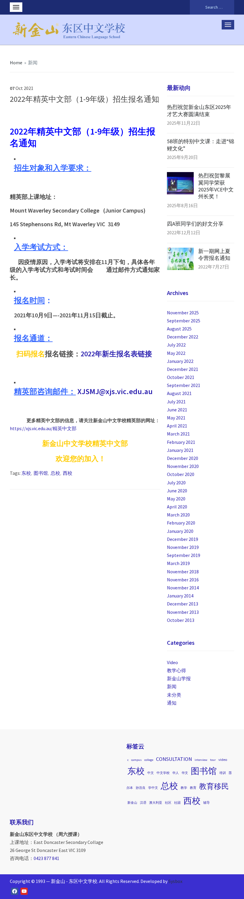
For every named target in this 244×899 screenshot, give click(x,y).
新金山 (132, 803)
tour (213, 760)
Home (16, 62)
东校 (26, 473)
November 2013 (183, 612)
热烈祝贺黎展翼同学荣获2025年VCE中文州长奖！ (216, 186)
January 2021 (180, 450)
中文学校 (163, 773)
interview (201, 760)
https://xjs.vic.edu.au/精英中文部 (43, 428)
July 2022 (176, 345)
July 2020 (176, 483)
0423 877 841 (46, 858)
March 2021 (178, 434)
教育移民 (214, 786)
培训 (222, 773)
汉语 (143, 803)
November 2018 (183, 572)
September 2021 (183, 385)
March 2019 (178, 563)
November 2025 (183, 313)
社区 (168, 803)
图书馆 (41, 473)
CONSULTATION (174, 759)
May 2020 (176, 499)
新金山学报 (179, 678)
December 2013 (182, 604)
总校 (55, 473)
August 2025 (179, 329)
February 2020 (181, 523)
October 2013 (180, 620)
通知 (171, 703)
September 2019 (183, 555)
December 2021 (182, 369)
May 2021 (176, 418)
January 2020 (180, 531)
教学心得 (176, 670)
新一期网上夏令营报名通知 (214, 254)
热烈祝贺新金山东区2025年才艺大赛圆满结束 (199, 110)
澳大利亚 (155, 803)
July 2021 (176, 402)
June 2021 (177, 410)
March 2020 (178, 515)
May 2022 (176, 353)
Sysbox (175, 881)
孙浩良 (141, 788)
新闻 (32, 62)
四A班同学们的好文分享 (195, 223)
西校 (67, 473)
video (222, 759)
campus (136, 760)
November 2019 (183, 547)
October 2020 (180, 474)
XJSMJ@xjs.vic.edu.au (115, 391)
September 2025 (183, 321)
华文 (185, 773)
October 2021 (180, 377)
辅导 (206, 803)
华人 (175, 773)
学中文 (153, 788)
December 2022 (182, 337)
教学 (184, 788)
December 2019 (182, 539)
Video (172, 662)
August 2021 (179, 393)
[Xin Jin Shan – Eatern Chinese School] (69, 29)
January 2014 (180, 596)
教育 (193, 788)
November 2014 (183, 588)
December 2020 (182, 458)
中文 (150, 773)
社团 (177, 803)
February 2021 (181, 442)
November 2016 (183, 580)
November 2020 (183, 466)
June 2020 (177, 491)
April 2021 (177, 426)
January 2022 (180, 361)
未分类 (174, 695)
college (148, 760)
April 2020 (177, 507)
